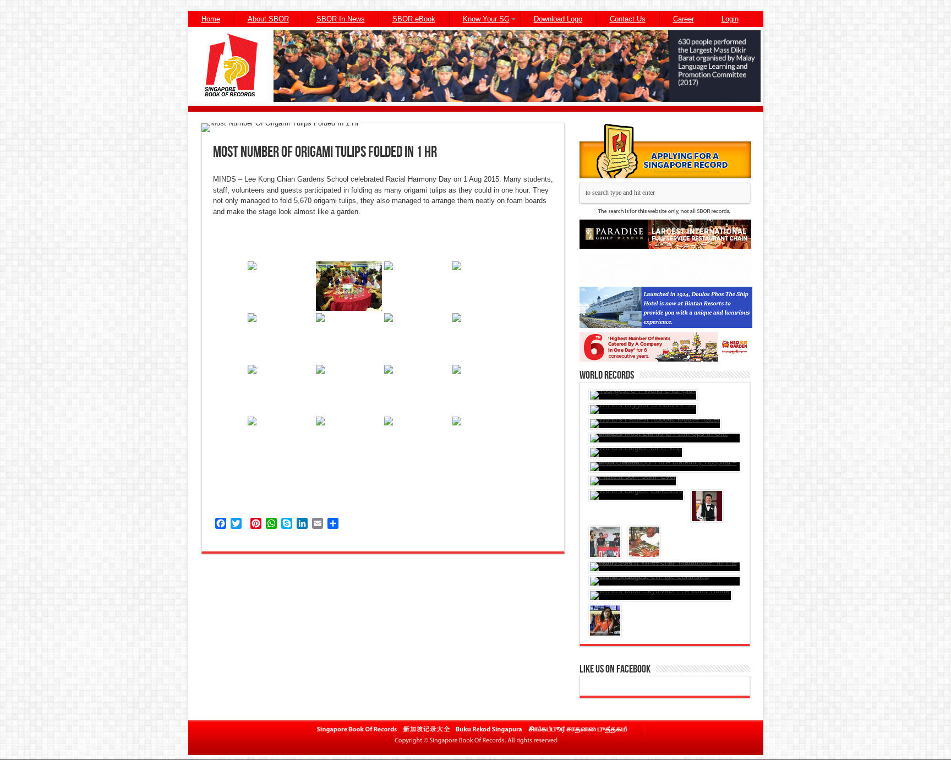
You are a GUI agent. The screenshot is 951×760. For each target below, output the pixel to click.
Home (210, 19)
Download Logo (558, 19)
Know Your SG (486, 19)
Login (730, 19)
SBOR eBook (413, 19)
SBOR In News (340, 19)
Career (683, 19)
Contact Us (628, 19)
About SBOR (268, 19)
